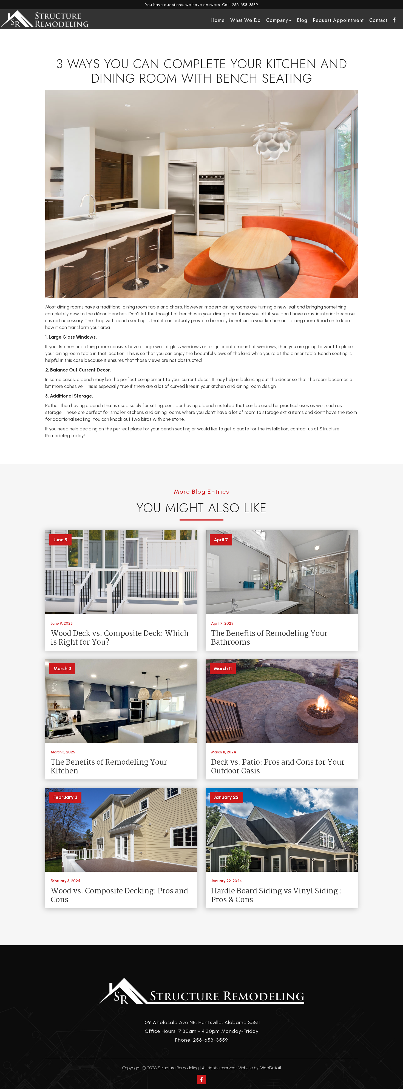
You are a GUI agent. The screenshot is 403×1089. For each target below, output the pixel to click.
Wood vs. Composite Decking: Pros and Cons (119, 895)
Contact (378, 20)
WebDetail (270, 1067)
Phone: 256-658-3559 (201, 1040)
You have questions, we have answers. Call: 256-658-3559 (201, 4)
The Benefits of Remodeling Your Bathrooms (269, 638)
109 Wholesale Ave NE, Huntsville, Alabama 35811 (201, 1022)
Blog (302, 20)
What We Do (245, 20)
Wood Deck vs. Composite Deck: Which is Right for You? (120, 638)
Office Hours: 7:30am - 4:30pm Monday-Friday (202, 1031)
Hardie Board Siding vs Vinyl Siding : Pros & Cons (276, 895)
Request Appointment (338, 20)
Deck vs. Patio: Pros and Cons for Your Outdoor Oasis (278, 767)
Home (218, 20)
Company (277, 20)
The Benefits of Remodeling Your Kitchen (109, 767)
